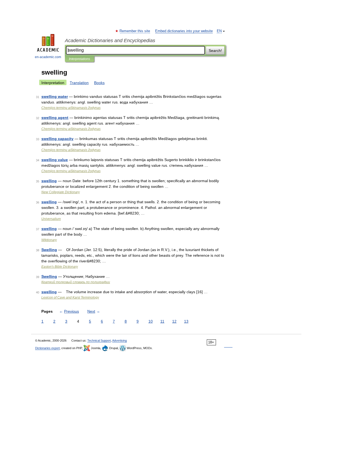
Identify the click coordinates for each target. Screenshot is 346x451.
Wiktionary (49, 240)
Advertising (119, 340)
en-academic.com (48, 57)
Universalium (51, 219)
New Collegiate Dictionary (60, 192)
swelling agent (54, 117)
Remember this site (135, 31)
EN (219, 31)
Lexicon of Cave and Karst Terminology (70, 297)
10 (150, 321)
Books (99, 83)
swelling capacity (57, 138)
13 (186, 321)
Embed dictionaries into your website (184, 31)
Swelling (49, 250)
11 (162, 321)
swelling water (54, 96)
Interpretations (79, 59)
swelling (49, 181)
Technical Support (99, 340)
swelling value (54, 160)
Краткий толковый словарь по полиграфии (75, 282)
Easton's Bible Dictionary (59, 267)
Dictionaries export (47, 348)
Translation (79, 83)
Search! (215, 50)
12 (174, 321)
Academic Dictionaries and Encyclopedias (110, 40)
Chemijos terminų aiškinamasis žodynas (71, 108)
